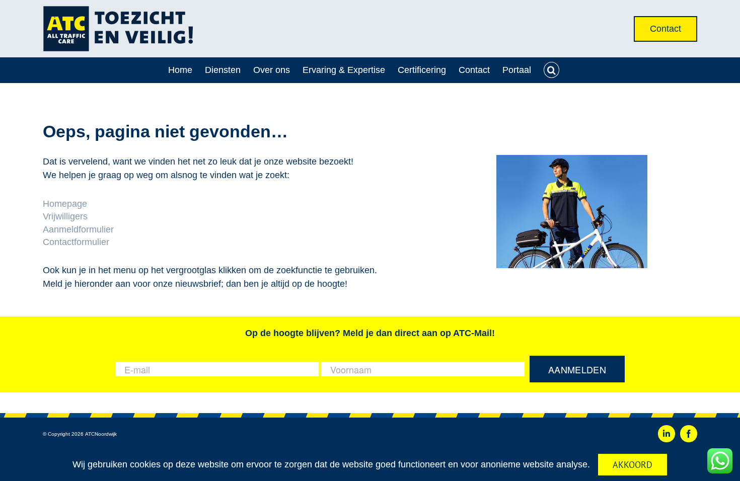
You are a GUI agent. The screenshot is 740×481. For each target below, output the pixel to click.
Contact (665, 29)
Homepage (65, 204)
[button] (552, 70)
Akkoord (632, 464)
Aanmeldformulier (78, 229)
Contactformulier (76, 242)
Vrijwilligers (65, 216)
